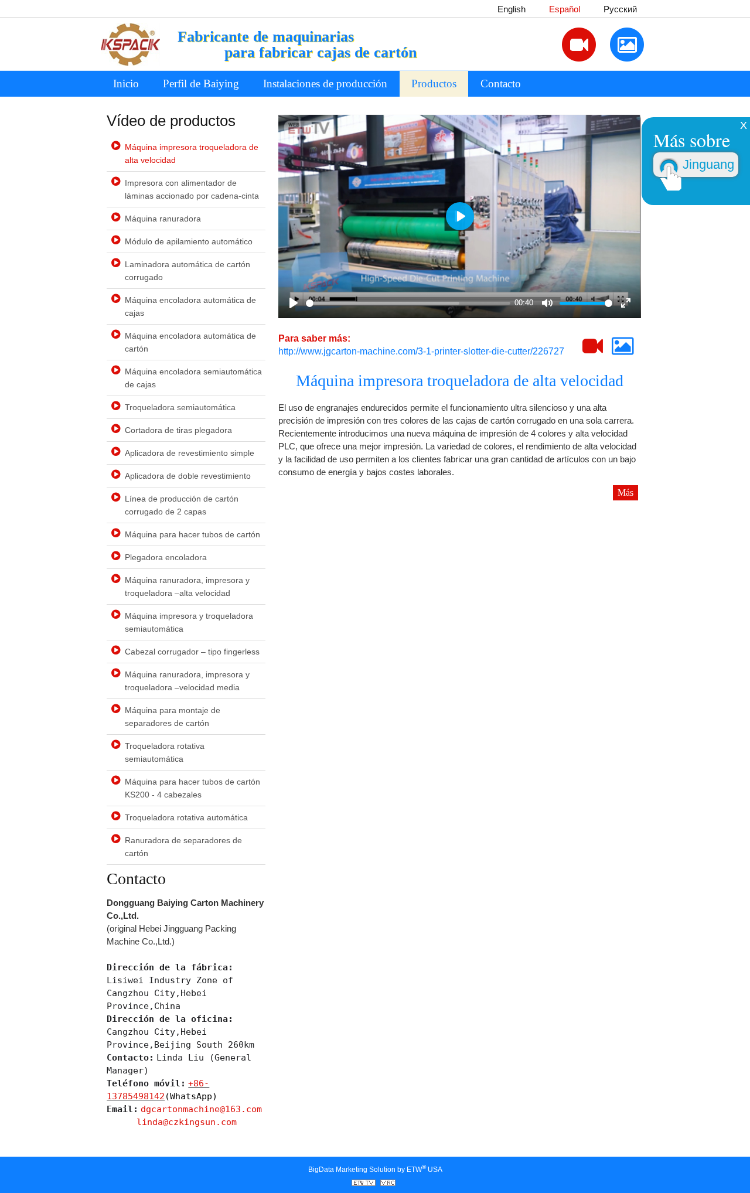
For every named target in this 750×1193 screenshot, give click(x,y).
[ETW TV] (365, 1184)
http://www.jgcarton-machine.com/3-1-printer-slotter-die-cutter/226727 (421, 351)
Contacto (500, 83)
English (511, 9)
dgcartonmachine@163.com (201, 1109)
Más (625, 492)
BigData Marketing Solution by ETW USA (375, 1169)
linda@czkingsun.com (187, 1122)
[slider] (408, 303)
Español (564, 9)
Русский (620, 9)
